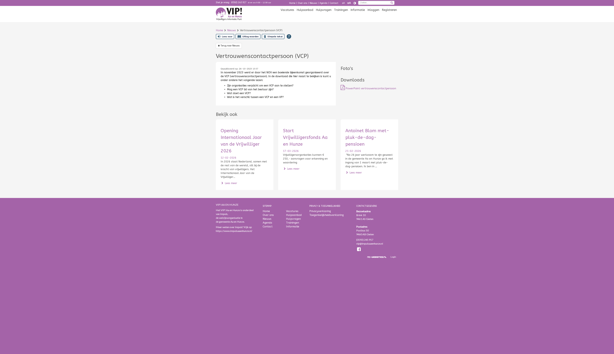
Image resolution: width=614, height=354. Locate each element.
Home (292, 3)
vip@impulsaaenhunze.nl (369, 243)
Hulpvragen (323, 10)
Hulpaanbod (305, 10)
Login (393, 256)
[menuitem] (287, 10)
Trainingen (341, 10)
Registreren (389, 10)
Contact (334, 3)
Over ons (302, 3)
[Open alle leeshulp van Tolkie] (289, 36)
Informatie (357, 10)
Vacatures (287, 10)
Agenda (323, 3)
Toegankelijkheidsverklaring (326, 215)
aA (343, 3)
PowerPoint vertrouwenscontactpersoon (370, 88)
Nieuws (313, 3)
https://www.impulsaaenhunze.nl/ (234, 230)
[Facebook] (359, 249)
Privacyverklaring (320, 211)
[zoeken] (392, 3)
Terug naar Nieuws (230, 45)
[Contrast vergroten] (354, 3)
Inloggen (373, 10)
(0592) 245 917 (238, 2)
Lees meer (230, 183)
